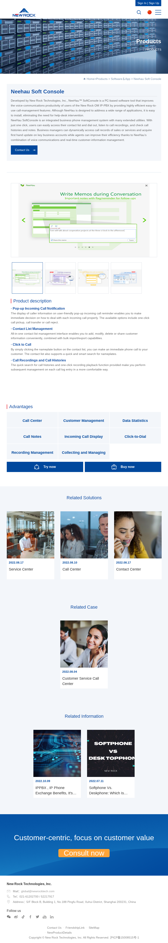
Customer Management (83, 421)
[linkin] (52, 917)
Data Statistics (135, 421)
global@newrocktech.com (37, 891)
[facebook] (30, 917)
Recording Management (32, 453)
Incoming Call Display (84, 437)
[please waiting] (16, 917)
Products (102, 78)
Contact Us (22, 150)
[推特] (37, 917)
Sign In (141, 3)
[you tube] (45, 917)
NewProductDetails (59, 932)
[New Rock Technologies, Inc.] (23, 12)
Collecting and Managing (84, 453)
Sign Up (154, 3)
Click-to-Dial (135, 437)
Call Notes (32, 437)
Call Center (32, 421)
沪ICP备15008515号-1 (124, 937)
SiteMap (94, 927)
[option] (84, 220)
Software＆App (120, 78)
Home (90, 78)
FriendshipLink (75, 927)
